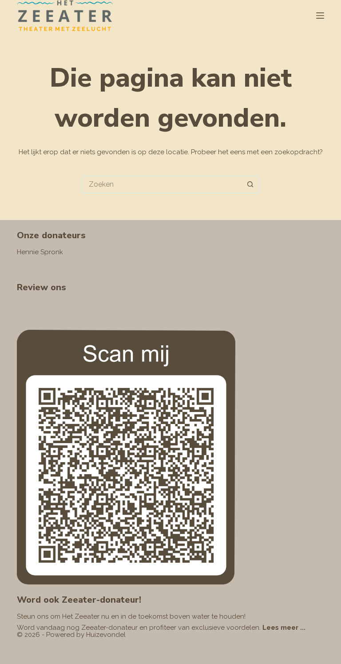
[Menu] (320, 16)
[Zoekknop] (250, 184)
